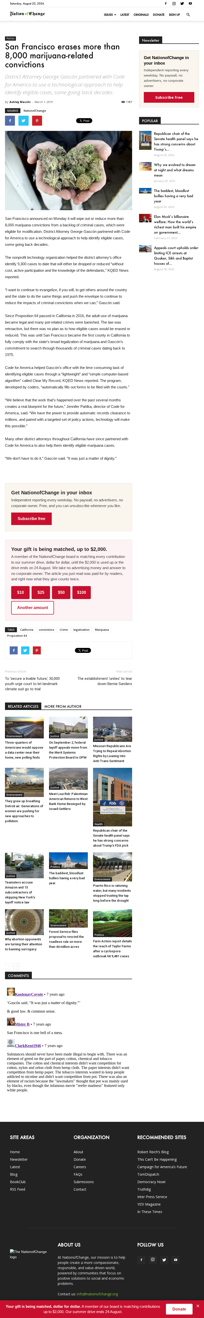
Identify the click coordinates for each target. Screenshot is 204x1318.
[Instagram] (174, 3)
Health (99, 824)
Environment (14, 736)
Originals (141, 14)
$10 (20, 592)
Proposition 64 (17, 635)
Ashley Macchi (20, 102)
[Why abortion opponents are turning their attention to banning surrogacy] (24, 922)
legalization (81, 629)
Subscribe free (31, 519)
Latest (124, 14)
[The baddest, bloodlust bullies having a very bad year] (68, 860)
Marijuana (102, 629)
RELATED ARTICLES (23, 706)
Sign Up (174, 14)
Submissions (84, 1181)
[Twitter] (182, 3)
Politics (10, 38)
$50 (61, 592)
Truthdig (144, 1189)
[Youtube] (190, 3)
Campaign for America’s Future (162, 1166)
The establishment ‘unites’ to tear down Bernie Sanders (104, 681)
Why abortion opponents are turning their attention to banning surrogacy (23, 944)
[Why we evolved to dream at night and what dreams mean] (145, 166)
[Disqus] (68, 1048)
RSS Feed (17, 1189)
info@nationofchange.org (97, 1294)
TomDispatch (148, 1174)
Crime (64, 629)
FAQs (78, 1174)
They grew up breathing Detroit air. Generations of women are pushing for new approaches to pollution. (24, 811)
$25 (41, 592)
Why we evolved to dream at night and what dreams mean (175, 169)
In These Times (149, 1211)
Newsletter (19, 1159)
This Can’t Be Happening (157, 1159)
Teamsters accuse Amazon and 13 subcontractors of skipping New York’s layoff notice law (20, 892)
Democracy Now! (151, 1181)
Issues (108, 14)
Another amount (32, 608)
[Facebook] (165, 3)
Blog (13, 1174)
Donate (158, 14)
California (26, 629)
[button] (188, 15)
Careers (80, 1166)
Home (15, 1151)
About (78, 1151)
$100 (81, 592)
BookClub (18, 1181)
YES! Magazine (149, 1204)
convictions (46, 629)
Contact (80, 1189)
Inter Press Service (152, 1196)
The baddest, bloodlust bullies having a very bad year (67, 878)
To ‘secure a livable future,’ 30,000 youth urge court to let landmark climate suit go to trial (32, 683)
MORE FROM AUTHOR (62, 706)
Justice (55, 736)
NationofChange (35, 110)
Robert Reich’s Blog (153, 1151)
